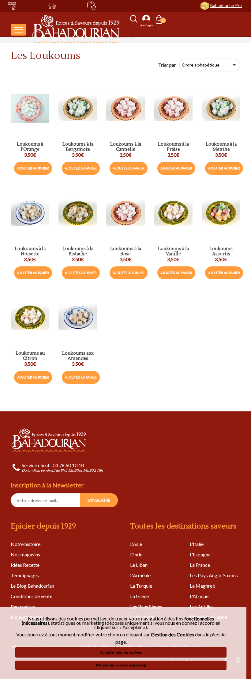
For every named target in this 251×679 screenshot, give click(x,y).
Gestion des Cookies (172, 634)
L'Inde (136, 554)
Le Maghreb (202, 586)
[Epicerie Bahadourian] (76, 30)
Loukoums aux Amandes (78, 356)
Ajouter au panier (33, 168)
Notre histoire (25, 544)
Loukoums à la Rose (125, 251)
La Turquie (141, 586)
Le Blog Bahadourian (32, 586)
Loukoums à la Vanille (173, 251)
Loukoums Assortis (221, 251)
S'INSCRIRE (99, 500)
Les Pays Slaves (146, 606)
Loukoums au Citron (30, 356)
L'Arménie (140, 575)
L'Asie (136, 544)
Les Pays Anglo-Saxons (214, 575)
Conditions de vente (31, 596)
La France (200, 565)
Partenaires (23, 606)
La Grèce (139, 596)
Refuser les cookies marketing (121, 665)
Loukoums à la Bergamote (77, 147)
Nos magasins (25, 554)
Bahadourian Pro (226, 5)
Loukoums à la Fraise (173, 147)
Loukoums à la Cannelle (125, 147)
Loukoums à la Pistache (77, 251)
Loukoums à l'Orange (30, 147)
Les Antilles (202, 606)
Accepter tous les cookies (121, 652)
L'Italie (197, 544)
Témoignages (25, 575)
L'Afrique (199, 596)
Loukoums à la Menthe (221, 147)
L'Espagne (200, 554)
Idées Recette (25, 565)
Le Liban (139, 565)
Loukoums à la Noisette (30, 251)
